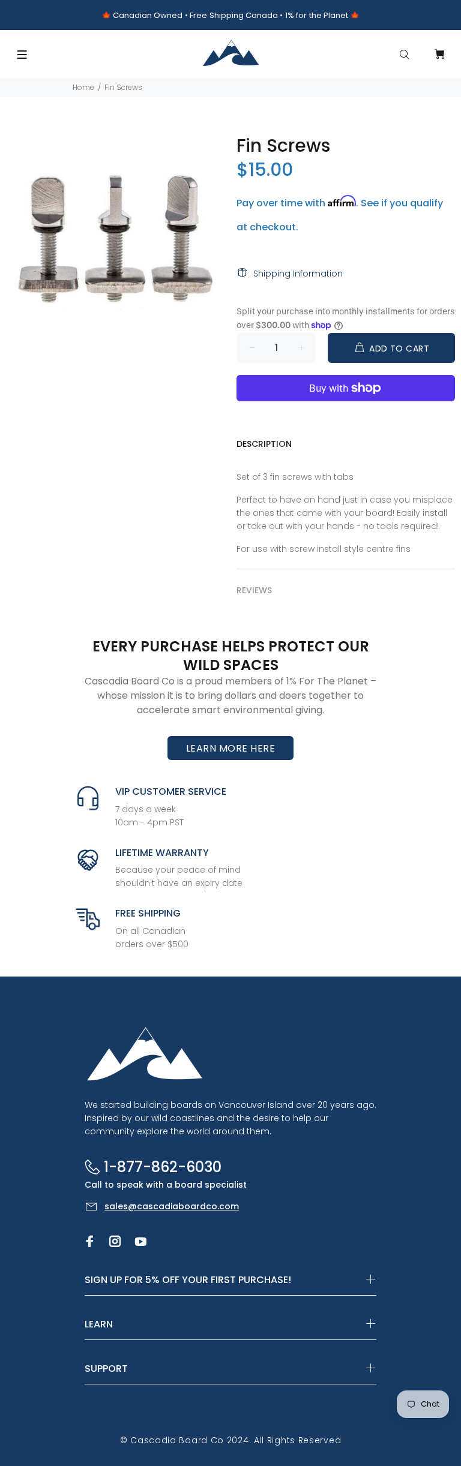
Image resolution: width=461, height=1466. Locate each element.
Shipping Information (298, 274)
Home (83, 87)
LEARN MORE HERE (230, 748)
